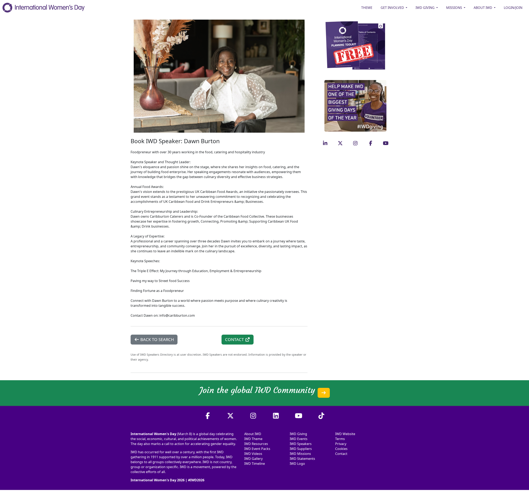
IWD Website (345, 434)
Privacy (340, 443)
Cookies (341, 448)
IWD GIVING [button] (425, 7)
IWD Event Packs (257, 448)
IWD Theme (253, 439)
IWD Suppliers (301, 448)
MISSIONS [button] (454, 7)
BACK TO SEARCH (156, 339)
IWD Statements (302, 458)
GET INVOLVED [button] (393, 7)
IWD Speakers (301, 443)
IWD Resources (256, 443)
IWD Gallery (253, 458)
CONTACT (235, 339)
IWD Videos (253, 453)
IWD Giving (298, 434)
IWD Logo (297, 463)
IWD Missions (300, 453)
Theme (366, 7)
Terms (340, 439)
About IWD (252, 434)
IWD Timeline (254, 463)
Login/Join (513, 7)
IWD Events (298, 439)
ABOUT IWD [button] (483, 7)
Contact (341, 453)
